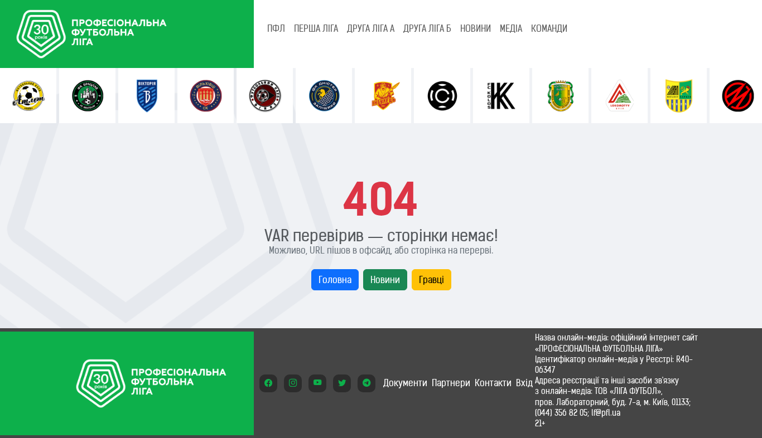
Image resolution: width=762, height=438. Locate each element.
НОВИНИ (475, 28)
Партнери (451, 382)
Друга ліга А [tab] (370, 28)
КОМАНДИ (549, 28)
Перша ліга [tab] (316, 28)
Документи (405, 382)
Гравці (431, 279)
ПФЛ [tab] (276, 28)
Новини (385, 279)
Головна (335, 279)
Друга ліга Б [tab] (427, 28)
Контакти (493, 382)
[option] (28, 95)
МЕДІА (511, 28)
